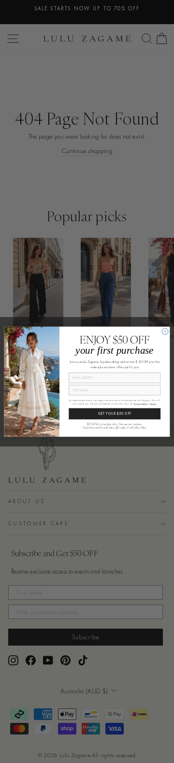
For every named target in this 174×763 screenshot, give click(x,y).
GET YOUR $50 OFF (114, 414)
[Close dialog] (165, 331)
